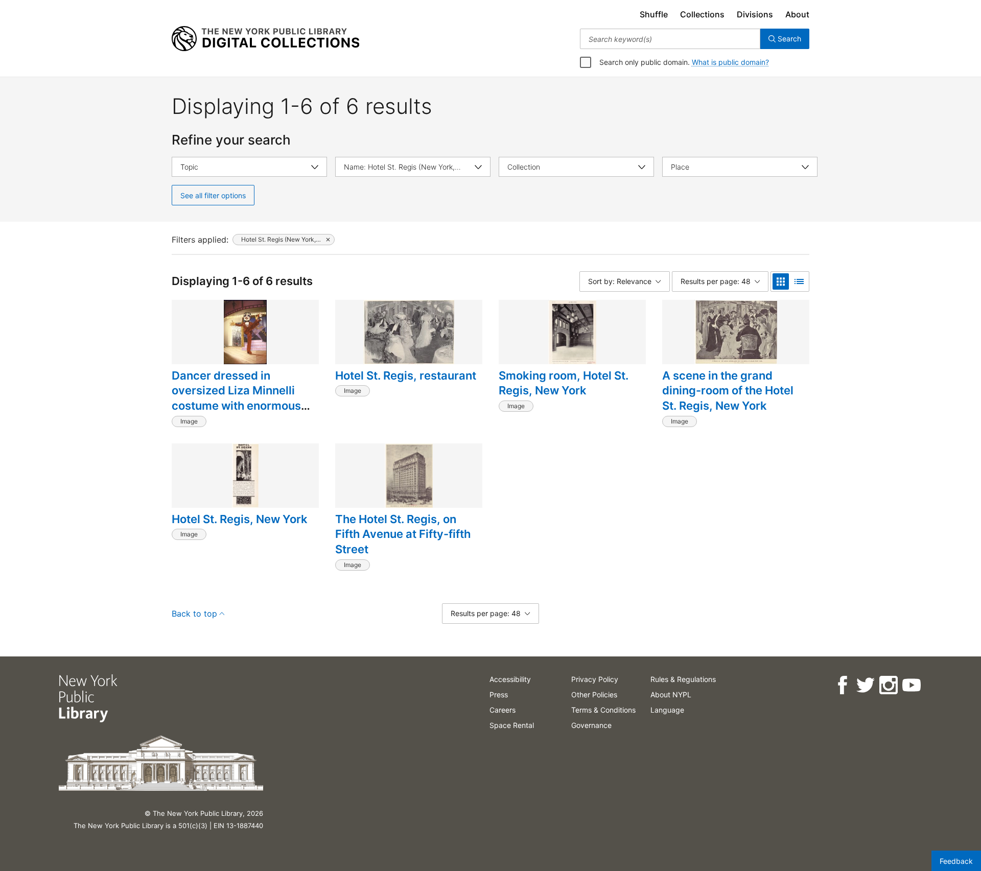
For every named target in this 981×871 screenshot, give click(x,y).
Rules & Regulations (683, 679)
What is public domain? (730, 62)
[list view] (799, 281)
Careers (502, 709)
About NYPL (670, 694)
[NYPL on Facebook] (842, 685)
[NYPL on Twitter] (865, 685)
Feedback (956, 861)
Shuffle (654, 14)
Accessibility (510, 679)
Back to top (194, 613)
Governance (591, 725)
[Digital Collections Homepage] (265, 39)
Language (667, 709)
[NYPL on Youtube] (911, 685)
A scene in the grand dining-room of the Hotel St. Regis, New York (727, 390)
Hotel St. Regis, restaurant (405, 375)
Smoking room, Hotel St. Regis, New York (563, 383)
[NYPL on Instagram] (888, 685)
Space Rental (511, 725)
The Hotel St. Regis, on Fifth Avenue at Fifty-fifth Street (403, 534)
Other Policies (594, 694)
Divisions (755, 14)
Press (498, 694)
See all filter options (213, 195)
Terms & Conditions (603, 709)
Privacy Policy (594, 679)
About (797, 14)
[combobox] (670, 39)
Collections (702, 14)
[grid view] (781, 281)
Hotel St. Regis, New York (240, 519)
